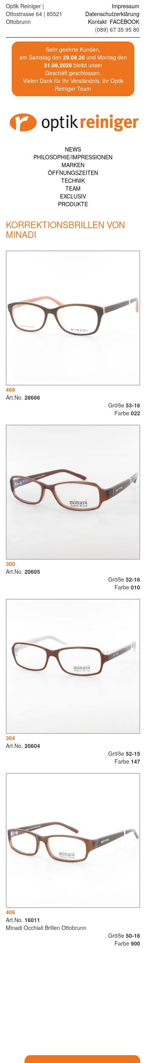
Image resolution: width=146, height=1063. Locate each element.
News (73, 149)
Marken (73, 165)
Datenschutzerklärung (112, 14)
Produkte (73, 204)
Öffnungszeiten (73, 173)
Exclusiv (73, 196)
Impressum (125, 6)
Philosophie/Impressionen (73, 157)
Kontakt (97, 21)
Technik (73, 180)
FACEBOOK (124, 21)
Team (73, 188)
